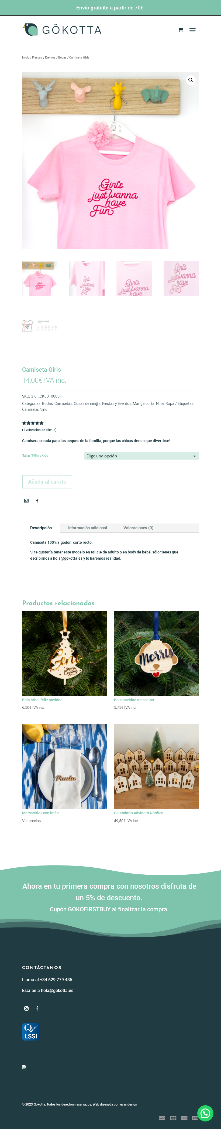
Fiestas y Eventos (44, 57)
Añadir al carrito (47, 481)
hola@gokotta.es (57, 990)
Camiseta (30, 409)
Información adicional (87, 527)
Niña (160, 403)
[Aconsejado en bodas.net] (44, 1068)
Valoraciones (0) (138, 527)
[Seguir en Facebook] (37, 501)
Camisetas (63, 403)
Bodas (62, 57)
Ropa (169, 403)
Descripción (41, 527)
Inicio (25, 57)
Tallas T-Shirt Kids (35, 455)
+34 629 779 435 (56, 979)
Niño (43, 409)
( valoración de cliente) (39, 430)
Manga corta (143, 403)
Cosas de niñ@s (87, 403)
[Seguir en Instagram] (26, 501)
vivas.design (128, 1104)
